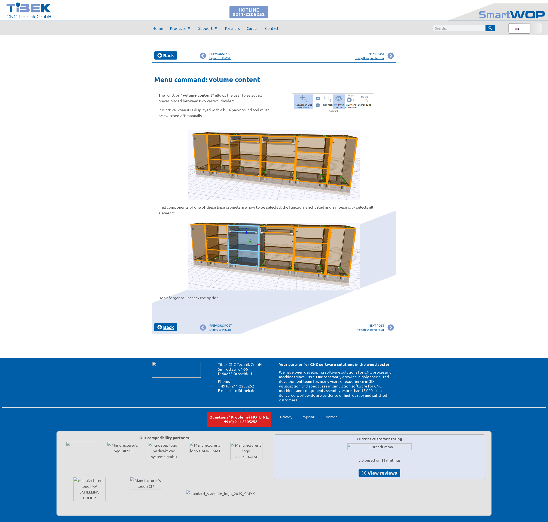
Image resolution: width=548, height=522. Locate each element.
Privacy (286, 416)
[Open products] (189, 28)
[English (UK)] (518, 29)
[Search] (490, 28)
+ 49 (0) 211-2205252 (236, 386)
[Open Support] (216, 28)
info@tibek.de (242, 390)
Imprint (307, 416)
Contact (330, 416)
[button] (9, 512)
